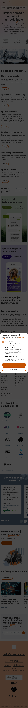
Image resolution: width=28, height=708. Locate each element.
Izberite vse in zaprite (14, 364)
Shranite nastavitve (14, 369)
